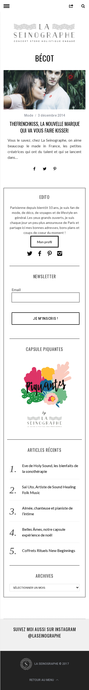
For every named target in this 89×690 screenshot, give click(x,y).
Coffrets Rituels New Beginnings (48, 550)
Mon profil (44, 242)
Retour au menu (42, 680)
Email (16, 289)
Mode (28, 115)
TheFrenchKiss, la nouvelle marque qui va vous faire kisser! (44, 127)
